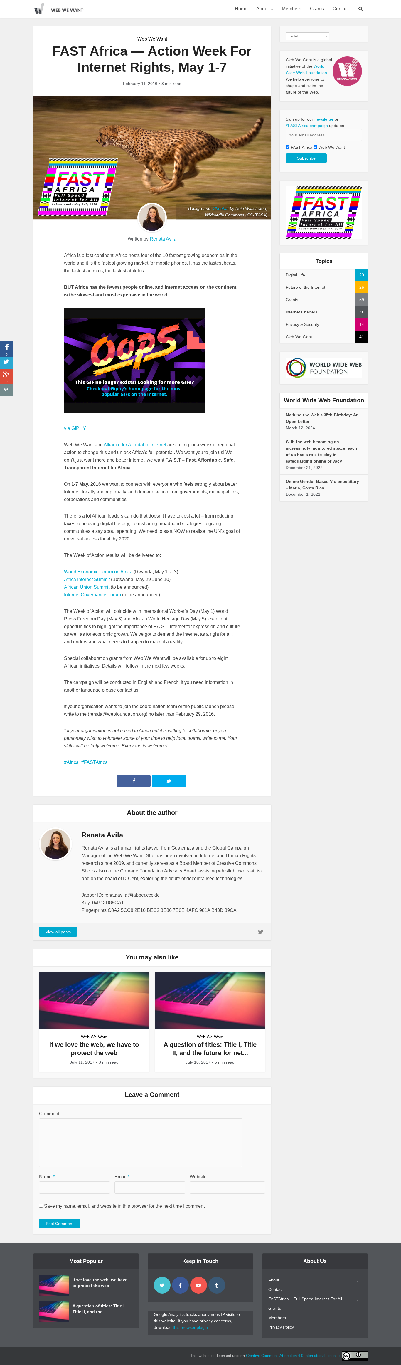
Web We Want (152, 38)
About (262, 8)
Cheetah (221, 208)
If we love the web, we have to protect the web (100, 1282)
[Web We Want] (62, 7)
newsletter (323, 119)
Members (291, 8)
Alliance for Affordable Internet (135, 444)
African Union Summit (86, 587)
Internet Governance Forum (92, 594)
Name (47, 1176)
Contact (341, 8)
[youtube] (198, 1285)
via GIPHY (75, 428)
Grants (317, 8)
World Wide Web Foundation (324, 400)
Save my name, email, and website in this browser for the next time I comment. (125, 1206)
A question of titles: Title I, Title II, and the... (99, 1309)
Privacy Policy (281, 1327)
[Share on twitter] (6, 363)
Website (198, 1176)
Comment (49, 1113)
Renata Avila (163, 238)
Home (241, 8)
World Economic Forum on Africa (98, 571)
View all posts (58, 932)
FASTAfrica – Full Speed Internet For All (305, 1298)
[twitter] (162, 1285)
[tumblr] (216, 1285)
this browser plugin (190, 1327)
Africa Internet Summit (87, 579)
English (294, 36)
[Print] (6, 390)
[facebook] (180, 1285)
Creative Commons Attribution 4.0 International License (293, 1356)
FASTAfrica (96, 762)
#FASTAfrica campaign (307, 125)
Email (121, 1176)
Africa (73, 762)
